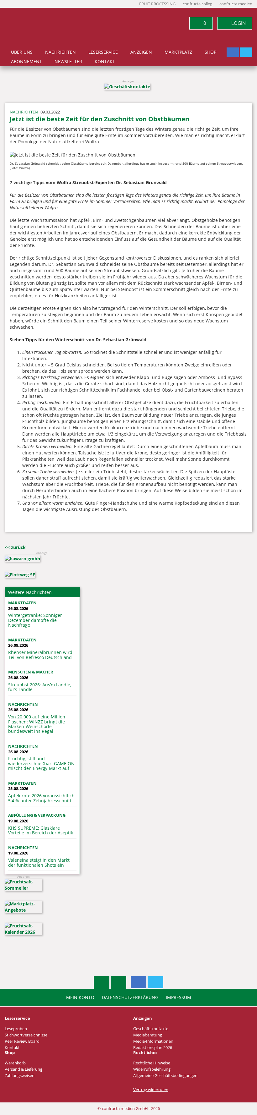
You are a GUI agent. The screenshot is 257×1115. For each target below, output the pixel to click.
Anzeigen (141, 52)
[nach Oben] (101, 982)
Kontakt (105, 61)
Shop (210, 52)
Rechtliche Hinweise (151, 1063)
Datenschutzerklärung (130, 997)
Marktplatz (178, 52)
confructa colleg (197, 4)
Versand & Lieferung (23, 1069)
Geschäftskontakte (150, 1028)
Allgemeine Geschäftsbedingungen (165, 1075)
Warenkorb (15, 1063)
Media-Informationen (153, 1041)
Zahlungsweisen (19, 1075)
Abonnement (26, 61)
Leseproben (16, 1028)
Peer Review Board (22, 1041)
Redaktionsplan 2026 (152, 1047)
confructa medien (235, 4)
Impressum (178, 997)
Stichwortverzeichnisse (26, 1035)
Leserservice (103, 52)
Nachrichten (60, 52)
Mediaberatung (147, 1035)
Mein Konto (80, 997)
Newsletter (68, 61)
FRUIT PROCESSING (157, 4)
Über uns (22, 52)
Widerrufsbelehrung (151, 1069)
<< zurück (15, 547)
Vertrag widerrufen (150, 1089)
